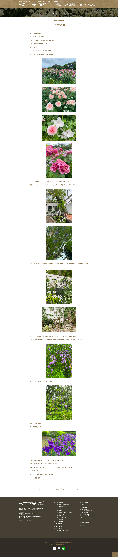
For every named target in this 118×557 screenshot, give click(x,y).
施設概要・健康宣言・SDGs (87, 510)
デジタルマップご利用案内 (64, 530)
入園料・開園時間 (70, 4)
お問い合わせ (84, 507)
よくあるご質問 (62, 514)
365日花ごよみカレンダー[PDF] (65, 512)
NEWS (83, 504)
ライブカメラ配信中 (60, 525)
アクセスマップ (82, 4)
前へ (40, 489)
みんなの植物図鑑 (59, 521)
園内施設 (60, 510)
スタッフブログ (92, 4)
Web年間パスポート (63, 506)
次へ (78, 489)
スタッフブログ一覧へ (59, 489)
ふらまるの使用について (90, 518)
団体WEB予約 (61, 519)
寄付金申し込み (85, 512)
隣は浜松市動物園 (85, 522)
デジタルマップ (59, 528)
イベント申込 (84, 505)
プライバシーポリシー (86, 514)
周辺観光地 (61, 515)
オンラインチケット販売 (64, 504)
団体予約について (62, 517)
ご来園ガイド (59, 4)
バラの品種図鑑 (59, 523)
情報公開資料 (84, 509)
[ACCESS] (33, 513)
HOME (83, 525)
